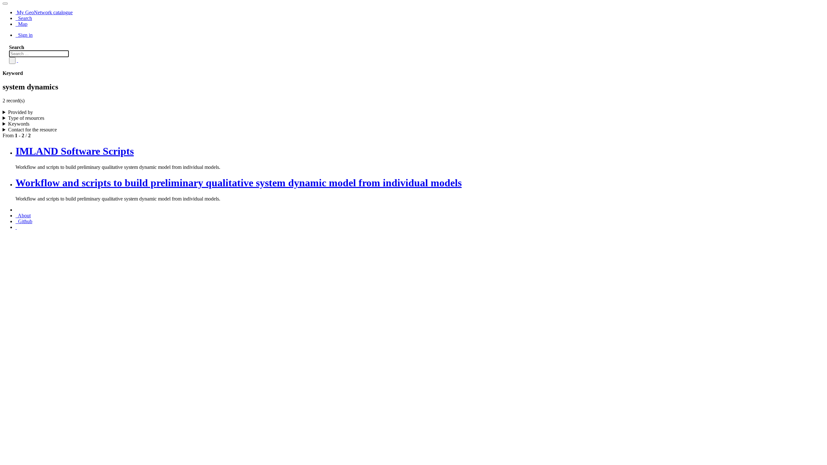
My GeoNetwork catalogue (44, 12)
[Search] (12, 60)
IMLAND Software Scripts (75, 151)
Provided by (20, 112)
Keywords (18, 124)
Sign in (25, 35)
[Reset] (17, 60)
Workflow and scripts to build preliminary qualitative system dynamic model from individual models (239, 183)
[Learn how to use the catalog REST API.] (16, 227)
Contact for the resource (32, 129)
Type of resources (26, 118)
